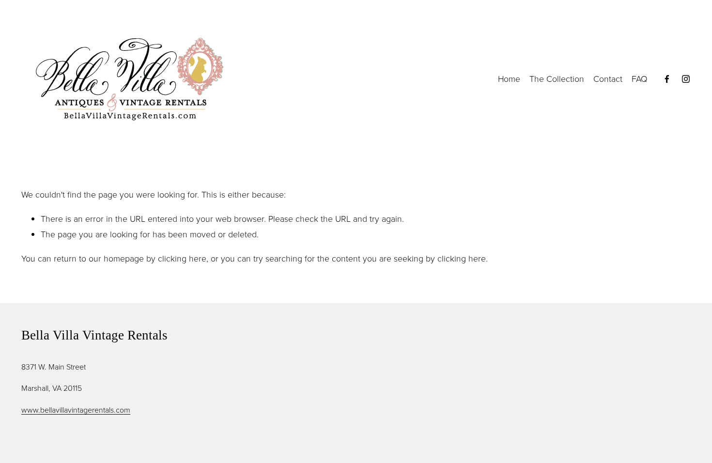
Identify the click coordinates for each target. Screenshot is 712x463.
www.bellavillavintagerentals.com (75, 409)
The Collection (556, 78)
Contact (607, 78)
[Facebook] (667, 79)
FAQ (640, 78)
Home (509, 78)
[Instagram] (686, 79)
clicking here (182, 258)
